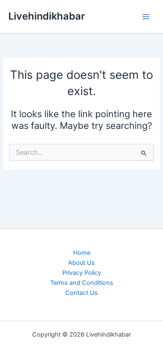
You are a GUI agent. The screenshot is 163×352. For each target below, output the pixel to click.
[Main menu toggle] (146, 16)
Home (81, 252)
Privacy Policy (81, 273)
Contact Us (81, 293)
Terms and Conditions (81, 283)
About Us (81, 263)
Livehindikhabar (46, 16)
